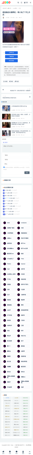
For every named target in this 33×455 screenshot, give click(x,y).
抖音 (25, 411)
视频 (16, 429)
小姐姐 (16, 408)
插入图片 (5, 142)
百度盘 (16, 419)
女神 (25, 405)
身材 (7, 432)
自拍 (7, 427)
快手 (16, 411)
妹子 (7, 408)
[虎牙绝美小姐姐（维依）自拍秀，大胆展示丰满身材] (6, 117)
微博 (7, 411)
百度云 (7, 419)
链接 (17, 81)
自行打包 (16, 427)
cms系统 (15, 8)
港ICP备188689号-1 (20, 445)
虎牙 (25, 427)
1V (7, 397)
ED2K (25, 397)
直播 (25, 419)
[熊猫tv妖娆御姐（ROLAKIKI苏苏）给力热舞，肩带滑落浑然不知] (6, 133)
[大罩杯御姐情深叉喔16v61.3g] (6, 108)
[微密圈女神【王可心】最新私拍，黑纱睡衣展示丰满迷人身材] (6, 125)
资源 (25, 429)
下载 (7, 403)
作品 (25, 403)
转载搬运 (16, 432)
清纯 (16, 416)
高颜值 (16, 435)
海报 (11, 81)
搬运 (16, 413)
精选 (25, 421)
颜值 (7, 435)
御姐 (25, 408)
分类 (10, 453)
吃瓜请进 (11, 60)
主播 (16, 403)
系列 (7, 424)
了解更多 (11, 56)
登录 (26, 2)
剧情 (7, 405)
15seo (12, 445)
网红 (16, 424)
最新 (7, 416)
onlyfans (7, 400)
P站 (16, 400)
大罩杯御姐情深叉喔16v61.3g (19, 106)
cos (16, 397)
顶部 (30, 453)
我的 (23, 453)
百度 (25, 416)
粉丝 (16, 421)
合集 (16, 405)
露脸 (25, 432)
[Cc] (3, 17)
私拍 (7, 421)
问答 (16, 453)
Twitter (25, 400)
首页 (10, 8)
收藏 (6, 81)
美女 (25, 424)
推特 (7, 413)
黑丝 (25, 435)
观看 (7, 429)
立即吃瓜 (11, 52)
